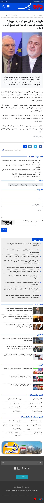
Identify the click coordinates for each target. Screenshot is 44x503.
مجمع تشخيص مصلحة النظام (12, 425)
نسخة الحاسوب (22, 477)
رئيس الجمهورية (37, 411)
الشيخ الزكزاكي (16, 411)
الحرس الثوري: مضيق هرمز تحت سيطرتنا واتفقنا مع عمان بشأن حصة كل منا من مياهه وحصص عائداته (22, 296)
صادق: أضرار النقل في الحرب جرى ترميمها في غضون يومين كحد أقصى (21, 290)
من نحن (26, 487)
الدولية (40, 15)
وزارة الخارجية (17, 429)
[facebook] (22, 468)
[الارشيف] (15, 468)
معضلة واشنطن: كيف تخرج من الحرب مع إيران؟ (18, 368)
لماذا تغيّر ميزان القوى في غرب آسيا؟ (22, 385)
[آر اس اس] (18, 468)
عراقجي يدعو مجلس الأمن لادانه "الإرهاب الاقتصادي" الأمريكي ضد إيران (23, 251)
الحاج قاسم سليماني (36, 403)
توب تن (37, 239)
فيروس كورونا (14, 185)
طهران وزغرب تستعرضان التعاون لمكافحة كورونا (26, 174)
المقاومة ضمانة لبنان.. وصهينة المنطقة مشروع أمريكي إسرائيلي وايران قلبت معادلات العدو (19, 309)
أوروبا (34, 15)
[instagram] (28, 468)
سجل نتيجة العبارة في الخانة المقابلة (31, 221)
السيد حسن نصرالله (15, 403)
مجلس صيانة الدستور (14, 421)
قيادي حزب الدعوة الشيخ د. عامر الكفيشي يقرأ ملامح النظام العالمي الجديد (19, 326)
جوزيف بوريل (24, 185)
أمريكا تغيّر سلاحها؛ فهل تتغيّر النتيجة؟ (21, 377)
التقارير (40, 334)
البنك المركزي (38, 433)
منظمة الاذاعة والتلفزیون (34, 429)
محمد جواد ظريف (36, 185)
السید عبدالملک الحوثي (35, 407)
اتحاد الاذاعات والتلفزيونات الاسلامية (13, 434)
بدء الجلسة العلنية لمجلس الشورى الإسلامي (27, 176)
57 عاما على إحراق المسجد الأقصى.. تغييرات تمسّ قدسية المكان (17, 339)
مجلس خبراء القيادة (36, 421)
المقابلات (39, 304)
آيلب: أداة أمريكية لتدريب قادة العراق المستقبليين (17, 355)
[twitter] (25, 468)
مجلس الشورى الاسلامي (34, 425)
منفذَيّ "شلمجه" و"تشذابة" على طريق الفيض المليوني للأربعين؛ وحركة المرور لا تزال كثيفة (19, 347)
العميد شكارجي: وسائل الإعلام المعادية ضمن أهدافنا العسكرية (23, 277)
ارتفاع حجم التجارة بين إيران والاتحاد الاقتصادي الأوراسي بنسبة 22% (22, 244)
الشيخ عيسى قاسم (15, 407)
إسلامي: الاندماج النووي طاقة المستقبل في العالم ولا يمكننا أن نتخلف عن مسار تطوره (21, 262)
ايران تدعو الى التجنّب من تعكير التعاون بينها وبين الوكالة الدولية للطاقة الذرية (21, 161)
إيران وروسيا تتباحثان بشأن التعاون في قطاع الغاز (24, 271)
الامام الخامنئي (37, 399)
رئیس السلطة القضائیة (14, 399)
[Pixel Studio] (33, 499)
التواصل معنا (17, 487)
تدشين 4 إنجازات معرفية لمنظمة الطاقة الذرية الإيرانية (23, 267)
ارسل (4, 230)
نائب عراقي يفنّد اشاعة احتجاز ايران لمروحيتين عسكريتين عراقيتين (23, 166)
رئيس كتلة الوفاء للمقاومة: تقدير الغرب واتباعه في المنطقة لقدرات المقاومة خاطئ (18, 317)
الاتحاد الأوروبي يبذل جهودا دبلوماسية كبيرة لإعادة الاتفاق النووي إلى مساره (21, 170)
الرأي (41, 364)
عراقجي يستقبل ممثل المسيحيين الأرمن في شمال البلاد (22, 256)
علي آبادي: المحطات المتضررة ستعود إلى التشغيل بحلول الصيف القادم (22, 283)
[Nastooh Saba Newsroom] (39, 499)
